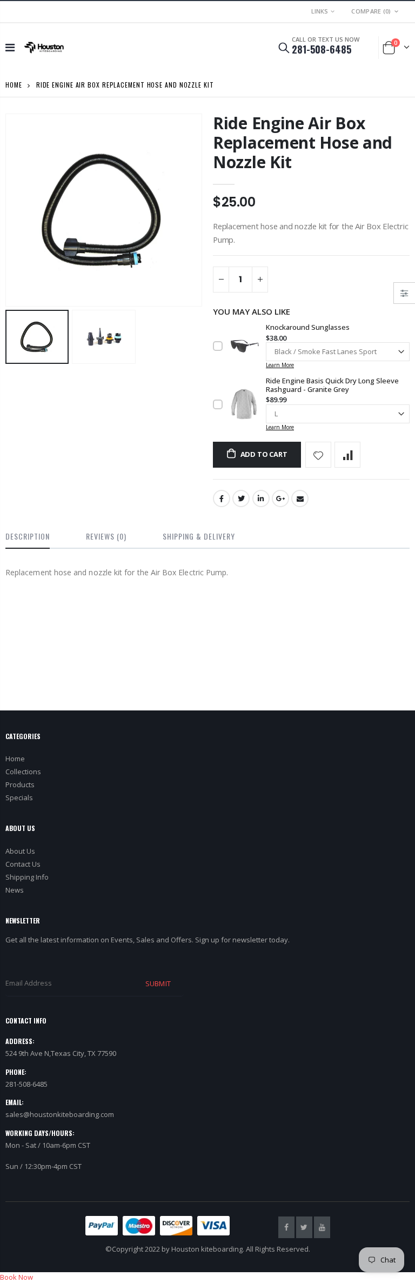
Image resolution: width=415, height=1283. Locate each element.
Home (13, 84)
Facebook (221, 498)
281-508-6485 (321, 49)
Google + (280, 498)
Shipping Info (27, 877)
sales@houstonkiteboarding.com (59, 1114)
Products (20, 784)
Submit (157, 983)
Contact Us (23, 864)
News (14, 890)
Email (300, 498)
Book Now (16, 1277)
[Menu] (10, 47)
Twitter (241, 498)
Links (319, 11)
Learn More (280, 365)
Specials (19, 797)
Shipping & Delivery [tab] (199, 536)
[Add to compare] (347, 455)
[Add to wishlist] (318, 455)
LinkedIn (261, 498)
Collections (23, 771)
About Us (20, 851)
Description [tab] (27, 536)
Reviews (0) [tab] (106, 536)
